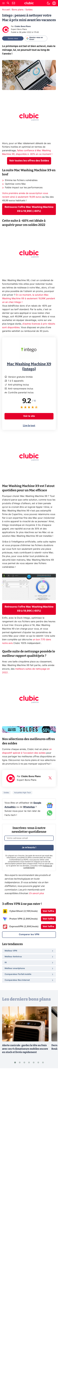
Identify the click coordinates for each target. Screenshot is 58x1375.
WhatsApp (29, 807)
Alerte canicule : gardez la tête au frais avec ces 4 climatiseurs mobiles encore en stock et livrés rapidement (25, 1049)
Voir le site (29, 416)
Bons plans (17, 10)
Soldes (29, 10)
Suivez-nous (13, 38)
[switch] (48, 3)
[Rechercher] (8, 3)
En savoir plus (36, 893)
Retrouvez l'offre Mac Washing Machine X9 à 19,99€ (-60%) (29, 209)
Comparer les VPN (29, 934)
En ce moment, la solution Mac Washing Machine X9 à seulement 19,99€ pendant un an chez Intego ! (28, 298)
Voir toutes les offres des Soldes (29, 160)
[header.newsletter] (13, 3)
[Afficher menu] (3, 3)
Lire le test (29, 425)
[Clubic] (29, 3)
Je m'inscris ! (29, 847)
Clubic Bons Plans (22, 26)
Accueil (6, 10)
